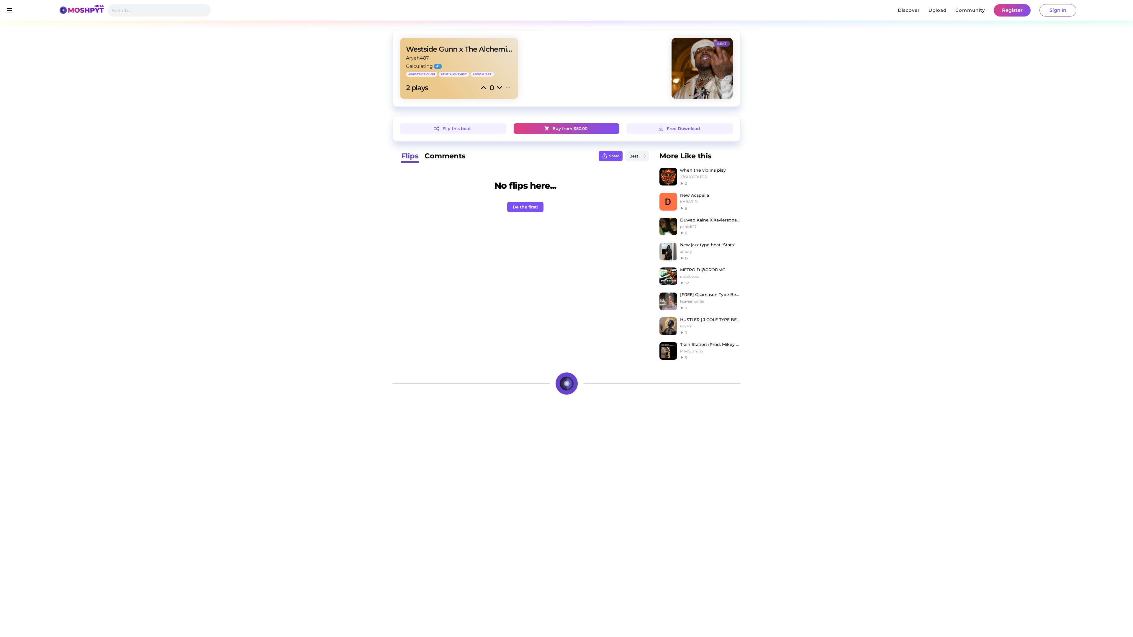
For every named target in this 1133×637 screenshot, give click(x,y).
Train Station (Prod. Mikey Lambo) (710, 344)
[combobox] (637, 156)
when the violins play (703, 170)
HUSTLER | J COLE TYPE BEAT (710, 319)
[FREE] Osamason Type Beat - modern (710, 294)
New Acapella (694, 195)
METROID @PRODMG (703, 269)
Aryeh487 (417, 58)
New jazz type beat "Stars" (707, 244)
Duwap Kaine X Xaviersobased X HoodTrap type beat (710, 220)
